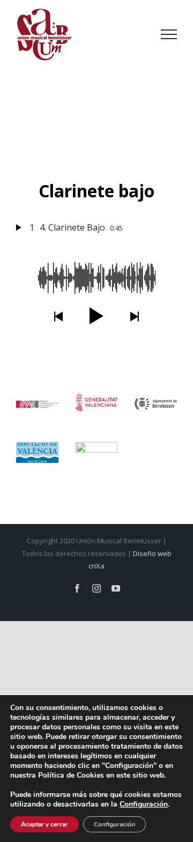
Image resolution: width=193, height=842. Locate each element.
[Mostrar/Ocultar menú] (168, 34)
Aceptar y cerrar (44, 824)
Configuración (114, 824)
